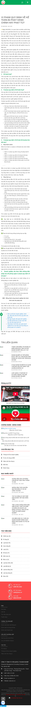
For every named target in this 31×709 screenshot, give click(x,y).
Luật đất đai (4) (7, 566)
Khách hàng (6, 468)
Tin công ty (4, 648)
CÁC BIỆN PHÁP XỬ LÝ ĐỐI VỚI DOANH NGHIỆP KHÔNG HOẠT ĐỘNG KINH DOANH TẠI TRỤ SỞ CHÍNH (20, 521)
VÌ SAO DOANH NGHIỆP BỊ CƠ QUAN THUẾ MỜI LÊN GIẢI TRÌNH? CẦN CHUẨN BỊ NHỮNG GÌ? (21, 366)
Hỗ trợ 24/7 (16, 584)
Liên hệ (3, 611)
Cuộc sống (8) (6, 546)
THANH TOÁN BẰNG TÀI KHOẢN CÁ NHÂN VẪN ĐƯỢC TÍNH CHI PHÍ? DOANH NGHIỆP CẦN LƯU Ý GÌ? (21, 348)
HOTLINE (15, 596)
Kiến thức (5, 464)
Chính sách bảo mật (20, 694)
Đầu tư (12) (6, 559)
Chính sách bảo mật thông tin (8, 625)
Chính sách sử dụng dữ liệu (8, 627)
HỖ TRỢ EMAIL (17, 590)
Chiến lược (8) (6, 536)
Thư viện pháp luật (6, 614)
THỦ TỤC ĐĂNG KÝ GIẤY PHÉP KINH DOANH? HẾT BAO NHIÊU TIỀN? (20, 498)
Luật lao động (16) (7, 569)
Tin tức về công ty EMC (9, 458)
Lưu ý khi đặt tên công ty (7, 640)
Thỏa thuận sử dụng (10, 694)
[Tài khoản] (22, 2)
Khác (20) (5, 576)
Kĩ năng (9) (6, 539)
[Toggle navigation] (27, 2)
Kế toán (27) (6, 552)
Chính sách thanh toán (7, 630)
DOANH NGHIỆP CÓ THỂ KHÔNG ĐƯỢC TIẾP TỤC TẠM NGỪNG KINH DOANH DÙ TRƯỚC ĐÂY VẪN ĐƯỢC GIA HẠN (21, 357)
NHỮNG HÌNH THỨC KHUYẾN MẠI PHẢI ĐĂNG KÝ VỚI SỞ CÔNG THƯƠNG (20, 489)
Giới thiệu (3, 609)
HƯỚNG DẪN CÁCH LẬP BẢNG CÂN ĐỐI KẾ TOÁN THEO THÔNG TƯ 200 (20, 480)
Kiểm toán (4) (6, 556)
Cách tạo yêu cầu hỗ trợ (7, 638)
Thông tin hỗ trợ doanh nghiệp (11, 454)
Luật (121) (5, 549)
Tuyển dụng (4, 617)
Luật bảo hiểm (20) (8, 562)
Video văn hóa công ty (8, 461)
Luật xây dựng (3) (7, 573)
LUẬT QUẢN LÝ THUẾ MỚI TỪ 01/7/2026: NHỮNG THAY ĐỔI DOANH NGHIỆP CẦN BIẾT (19, 374)
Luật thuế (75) (6, 542)
